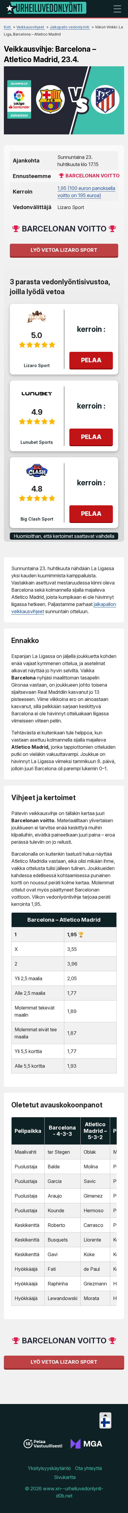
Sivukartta (65, 1477)
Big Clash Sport (37, 518)
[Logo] (46, 9)
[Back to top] (118, 1501)
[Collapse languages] (105, 1415)
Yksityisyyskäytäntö (49, 1468)
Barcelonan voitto (92, 176)
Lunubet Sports (37, 442)
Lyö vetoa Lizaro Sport (64, 250)
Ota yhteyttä (88, 1468)
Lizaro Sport (37, 365)
